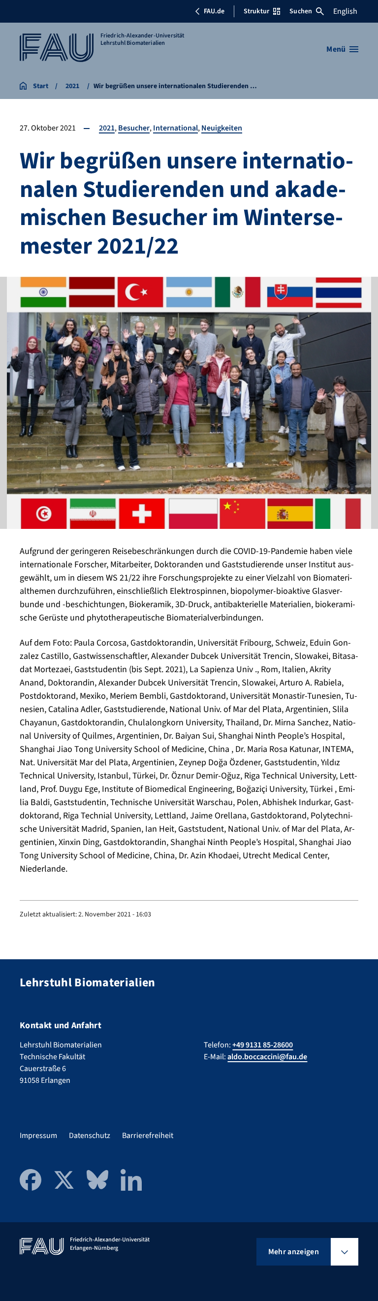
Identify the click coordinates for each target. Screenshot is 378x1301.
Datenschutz (89, 1135)
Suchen (300, 11)
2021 (107, 128)
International (175, 128)
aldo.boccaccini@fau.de (267, 1056)
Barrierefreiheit (147, 1135)
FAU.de (214, 11)
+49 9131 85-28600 (262, 1045)
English (345, 11)
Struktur (256, 11)
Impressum (38, 1135)
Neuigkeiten (221, 128)
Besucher (134, 128)
